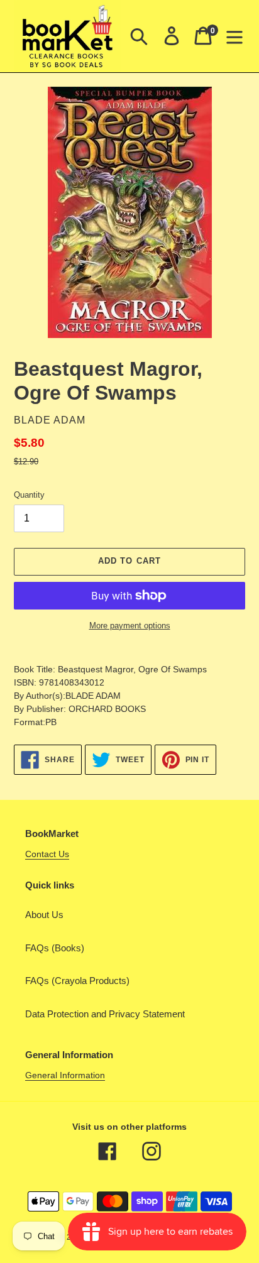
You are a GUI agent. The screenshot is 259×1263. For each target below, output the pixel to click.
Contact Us (47, 854)
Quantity (29, 495)
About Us (44, 914)
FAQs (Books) (54, 948)
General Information (65, 1075)
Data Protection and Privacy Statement (105, 1014)
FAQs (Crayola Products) (77, 980)
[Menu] (234, 36)
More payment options (129, 625)
